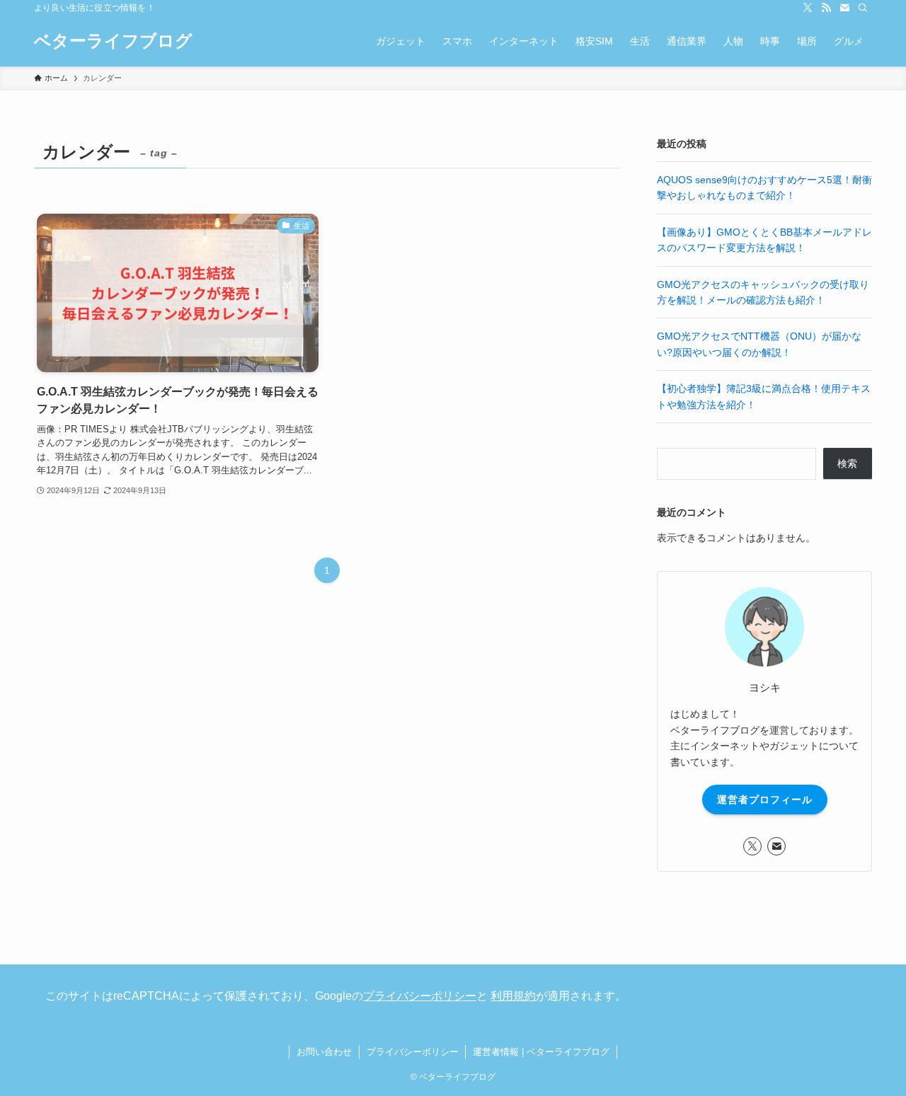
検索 (847, 463)
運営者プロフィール (765, 799)
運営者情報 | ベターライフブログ (541, 1051)
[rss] (826, 8)
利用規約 (513, 996)
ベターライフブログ (113, 41)
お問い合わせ (324, 1051)
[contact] (844, 8)
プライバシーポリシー (419, 996)
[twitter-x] (807, 8)
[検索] (863, 8)
